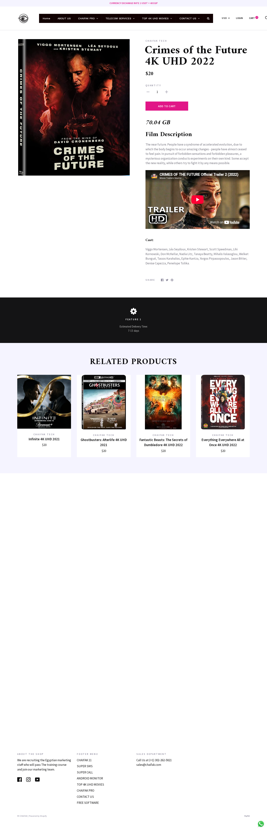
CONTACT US (85, 797)
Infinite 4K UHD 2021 (44, 439)
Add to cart (167, 106)
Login (239, 18)
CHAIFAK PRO (85, 791)
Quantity (153, 85)
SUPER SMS (85, 766)
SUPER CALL (85, 772)
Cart (253, 18)
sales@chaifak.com (148, 765)
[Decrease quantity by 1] (148, 91)
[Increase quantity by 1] (166, 91)
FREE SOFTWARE (88, 803)
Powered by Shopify (38, 816)
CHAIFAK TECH (156, 40)
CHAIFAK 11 (84, 760)
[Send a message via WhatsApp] (261, 824)
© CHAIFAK (22, 816)
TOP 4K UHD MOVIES (90, 785)
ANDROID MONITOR (90, 778)
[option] (74, 107)
